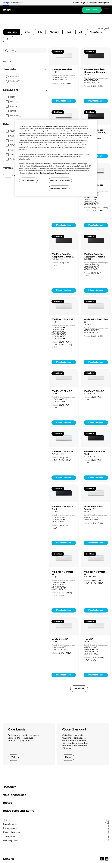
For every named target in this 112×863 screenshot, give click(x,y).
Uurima (76, 3)
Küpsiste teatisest (46, 173)
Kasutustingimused (11, 832)
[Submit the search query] (6, 50)
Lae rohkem (79, 688)
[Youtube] (102, 859)
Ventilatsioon (96, 32)
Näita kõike (12, 32)
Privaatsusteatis (10, 828)
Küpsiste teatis (10, 824)
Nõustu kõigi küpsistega (60, 188)
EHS (40, 32)
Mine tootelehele (63, 101)
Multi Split (54, 32)
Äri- (8, 39)
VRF (80, 32)
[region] (56, 157)
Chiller (27, 32)
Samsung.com (9, 836)
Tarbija (6, 3)
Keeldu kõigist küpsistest (60, 180)
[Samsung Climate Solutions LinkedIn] (107, 859)
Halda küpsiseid (28, 180)
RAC (69, 32)
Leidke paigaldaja (91, 10)
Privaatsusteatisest (62, 173)
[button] (25, 69)
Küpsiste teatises (52, 126)
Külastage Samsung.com (98, 3)
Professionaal (17, 3)
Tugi (83, 3)
